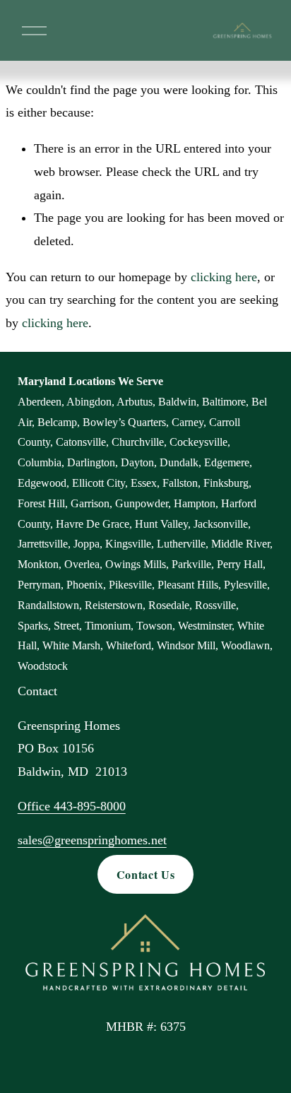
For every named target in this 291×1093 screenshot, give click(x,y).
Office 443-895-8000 (72, 806)
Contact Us (145, 874)
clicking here (224, 277)
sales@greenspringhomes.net (92, 840)
